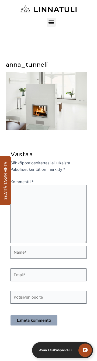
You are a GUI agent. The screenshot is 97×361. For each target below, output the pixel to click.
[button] (51, 22)
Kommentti (22, 181)
